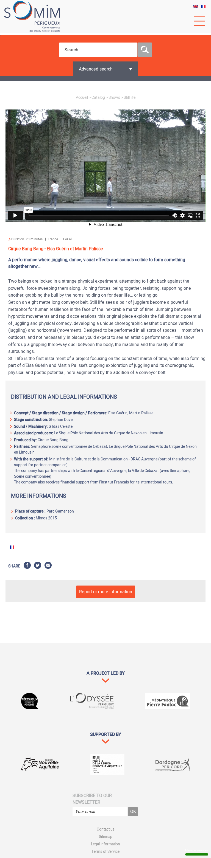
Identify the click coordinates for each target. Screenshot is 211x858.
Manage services (196, 850)
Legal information (105, 844)
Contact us (106, 829)
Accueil (82, 97)
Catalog (98, 97)
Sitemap (105, 837)
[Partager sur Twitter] (37, 566)
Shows (114, 97)
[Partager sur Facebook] (27, 566)
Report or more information (105, 592)
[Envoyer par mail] (48, 566)
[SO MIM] (32, 16)
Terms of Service (105, 851)
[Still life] (195, 6)
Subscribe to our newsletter (92, 799)
